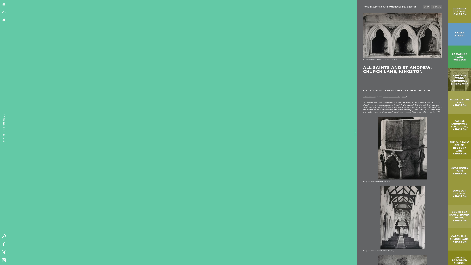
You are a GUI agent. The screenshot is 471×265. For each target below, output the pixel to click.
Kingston (412, 7)
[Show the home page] (4, 4)
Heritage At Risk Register (394, 97)
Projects (375, 7)
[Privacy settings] (4, 20)
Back (426, 7)
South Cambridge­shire (393, 7)
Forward (436, 7)
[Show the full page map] (4, 12)
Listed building (369, 97)
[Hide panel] (355, 132)
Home (366, 7)
